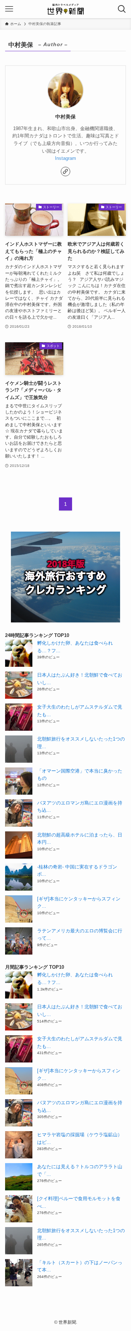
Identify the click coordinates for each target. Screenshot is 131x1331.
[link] (65, 171)
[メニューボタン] (9, 9)
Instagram (65, 158)
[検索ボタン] (122, 9)
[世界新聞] (65, 9)
